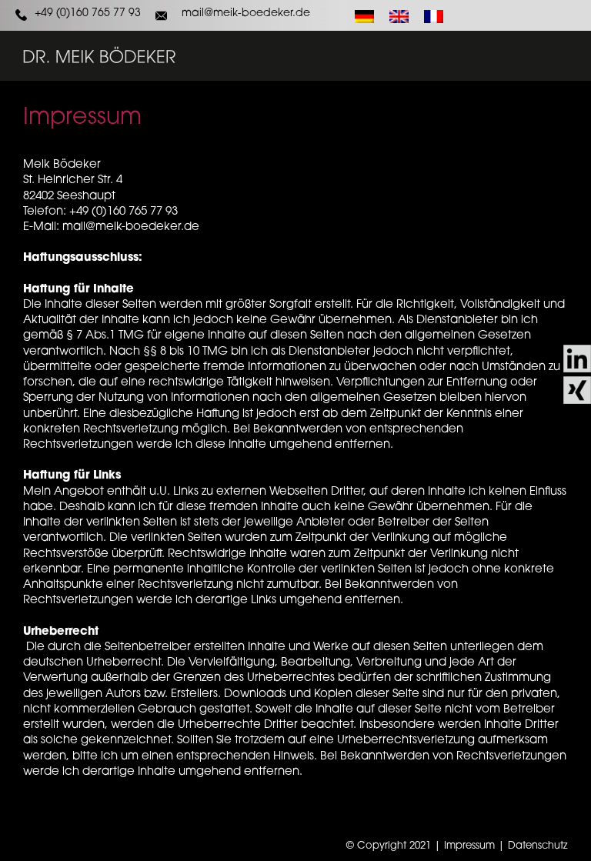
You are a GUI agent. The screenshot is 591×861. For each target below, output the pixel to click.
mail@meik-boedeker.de (246, 13)
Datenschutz (538, 846)
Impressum (469, 846)
